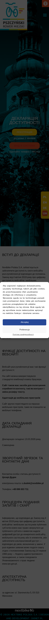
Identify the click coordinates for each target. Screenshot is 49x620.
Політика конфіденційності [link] (23, 334)
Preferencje (24, 330)
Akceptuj (24, 322)
